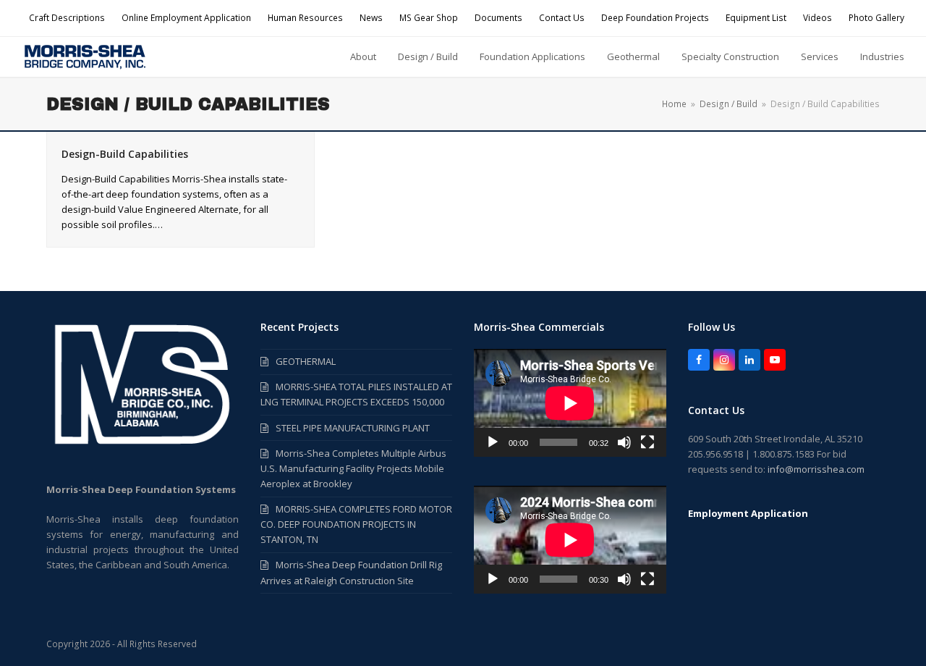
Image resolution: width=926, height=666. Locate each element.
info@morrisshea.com (816, 469)
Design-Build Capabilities (124, 154)
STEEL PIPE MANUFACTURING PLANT (353, 427)
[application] (570, 403)
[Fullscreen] (647, 442)
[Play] (492, 442)
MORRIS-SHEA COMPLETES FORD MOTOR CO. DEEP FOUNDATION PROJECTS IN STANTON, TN (356, 524)
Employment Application (748, 513)
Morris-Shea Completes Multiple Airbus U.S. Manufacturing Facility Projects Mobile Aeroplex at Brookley (353, 468)
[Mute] (624, 442)
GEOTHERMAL (306, 361)
